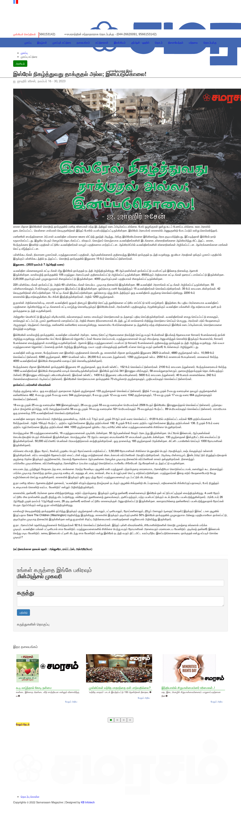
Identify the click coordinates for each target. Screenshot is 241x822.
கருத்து (25, 592)
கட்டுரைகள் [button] (101, 42)
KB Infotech (88, 802)
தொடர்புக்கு (210, 42)
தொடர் (158, 42)
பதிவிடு (23, 612)
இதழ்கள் (42, 42)
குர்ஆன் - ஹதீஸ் (140, 42)
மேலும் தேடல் (23, 724)
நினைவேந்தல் (175, 42)
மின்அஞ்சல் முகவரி (39, 576)
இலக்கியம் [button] (120, 42)
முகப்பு (27, 42)
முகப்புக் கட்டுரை (62, 42)
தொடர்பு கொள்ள (30, 796)
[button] (111, 720)
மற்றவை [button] (193, 42)
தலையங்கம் (83, 42)
